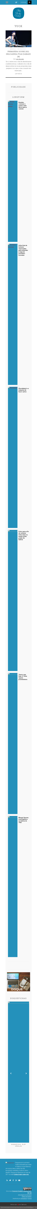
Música (13, 49)
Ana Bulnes (20, 59)
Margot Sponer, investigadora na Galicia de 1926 (23, 820)
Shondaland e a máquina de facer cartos (23, 390)
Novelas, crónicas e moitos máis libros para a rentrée (22, 106)
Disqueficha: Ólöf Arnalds (18, 1145)
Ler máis (18, 73)
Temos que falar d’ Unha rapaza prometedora (22, 677)
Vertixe (29, 1198)
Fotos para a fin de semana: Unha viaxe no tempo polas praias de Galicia (23, 535)
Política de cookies (26, 1196)
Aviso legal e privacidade (24, 1195)
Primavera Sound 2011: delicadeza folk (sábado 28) (18, 54)
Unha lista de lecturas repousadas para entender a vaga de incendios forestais (23, 250)
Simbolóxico (23, 1198)
